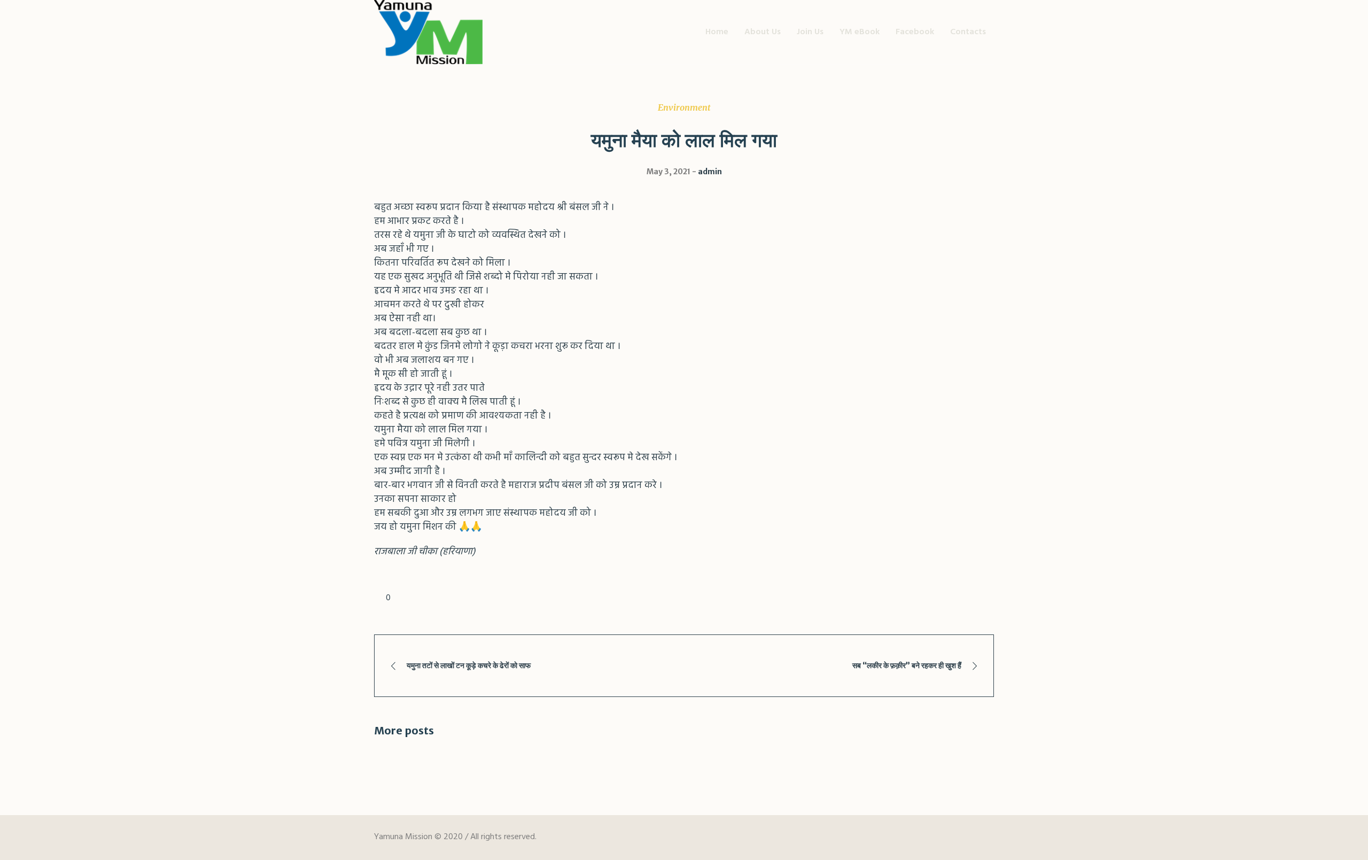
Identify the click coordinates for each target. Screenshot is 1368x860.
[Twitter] (944, 837)
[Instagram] (984, 837)
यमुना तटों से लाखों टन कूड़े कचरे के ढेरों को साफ (469, 665)
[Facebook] (925, 837)
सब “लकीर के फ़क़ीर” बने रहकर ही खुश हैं (906, 665)
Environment (684, 107)
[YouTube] (964, 837)
